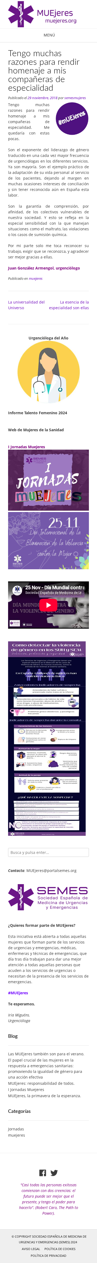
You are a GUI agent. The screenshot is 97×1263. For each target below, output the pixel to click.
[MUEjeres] (48, 14)
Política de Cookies (59, 1249)
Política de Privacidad (48, 1256)
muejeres (36, 278)
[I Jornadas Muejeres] (48, 509)
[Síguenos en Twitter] (54, 1173)
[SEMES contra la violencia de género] (48, 567)
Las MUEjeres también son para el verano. (46, 1053)
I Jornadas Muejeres (26, 1089)
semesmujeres (75, 98)
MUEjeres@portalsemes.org (51, 870)
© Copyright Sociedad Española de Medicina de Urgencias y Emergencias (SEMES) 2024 (49, 1239)
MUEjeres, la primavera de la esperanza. (44, 1095)
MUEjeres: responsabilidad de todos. (41, 1083)
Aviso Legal (31, 1249)
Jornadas (16, 1128)
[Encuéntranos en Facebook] (42, 1173)
